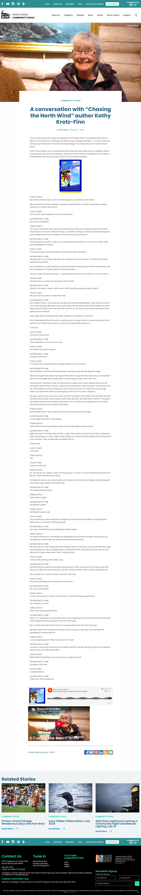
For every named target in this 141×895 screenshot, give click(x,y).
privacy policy (71, 892)
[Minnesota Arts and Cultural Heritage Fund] (104, 859)
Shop (80, 4)
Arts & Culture (113, 15)
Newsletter (70, 4)
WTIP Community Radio (34, 705)
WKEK (66, 864)
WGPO (67, 866)
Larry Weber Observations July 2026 (69, 822)
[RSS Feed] (106, 752)
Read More (8, 828)
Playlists (80, 15)
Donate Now (112, 4)
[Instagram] (13, 3)
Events (100, 15)
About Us (56, 15)
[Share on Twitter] (91, 752)
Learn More (119, 863)
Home (47, 4)
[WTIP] (18, 14)
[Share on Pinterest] (96, 752)
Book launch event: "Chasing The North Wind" (53, 705)
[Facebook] (2, 3)
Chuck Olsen (62, 130)
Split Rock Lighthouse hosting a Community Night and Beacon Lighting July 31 (116, 824)
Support (126, 15)
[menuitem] (47, 4)
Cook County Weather (95, 4)
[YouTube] (7, 3)
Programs (68, 15)
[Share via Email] (111, 752)
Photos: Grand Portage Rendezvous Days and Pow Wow (23, 822)
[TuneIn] (23, 3)
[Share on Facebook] (86, 752)
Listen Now (57, 4)
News (90, 15)
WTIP (66, 862)
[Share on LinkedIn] (101, 752)
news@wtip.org (21, 874)
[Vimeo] (18, 3)
